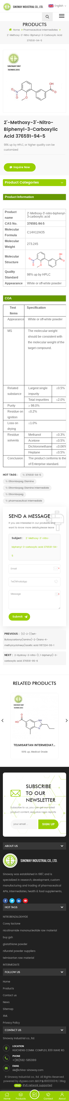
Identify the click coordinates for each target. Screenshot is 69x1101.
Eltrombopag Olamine (21, 481)
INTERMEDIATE (11, 965)
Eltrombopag (16, 494)
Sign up (48, 824)
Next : (9, 655)
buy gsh (8, 938)
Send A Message (34, 1094)
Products (8, 989)
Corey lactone (11, 924)
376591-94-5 (33, 475)
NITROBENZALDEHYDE (15, 917)
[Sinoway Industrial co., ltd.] (18, 7)
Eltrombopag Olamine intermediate (29, 488)
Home (16, 30)
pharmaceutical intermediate (25, 501)
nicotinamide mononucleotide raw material (30, 931)
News (6, 1002)
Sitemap (8, 1009)
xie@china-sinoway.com (27, 1070)
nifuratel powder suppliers (19, 951)
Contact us (10, 996)
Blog (63, 1081)
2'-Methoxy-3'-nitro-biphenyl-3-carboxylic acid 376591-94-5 (35, 547)
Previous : (12, 634)
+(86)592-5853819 (24, 1060)
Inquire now (21, 167)
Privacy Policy (11, 1023)
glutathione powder (15, 944)
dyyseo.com (26, 1081)
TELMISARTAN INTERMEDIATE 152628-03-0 (34, 745)
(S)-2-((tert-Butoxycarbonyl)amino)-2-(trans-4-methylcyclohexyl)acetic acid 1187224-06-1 (29, 639)
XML (5, 1016)
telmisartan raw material (18, 958)
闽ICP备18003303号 (46, 1081)
